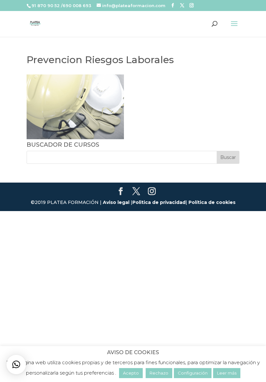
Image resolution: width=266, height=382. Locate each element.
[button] (16, 364)
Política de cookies (212, 202)
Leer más (226, 373)
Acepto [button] (131, 373)
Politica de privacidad (159, 202)
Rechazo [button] (159, 373)
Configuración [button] (193, 373)
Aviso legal (116, 202)
